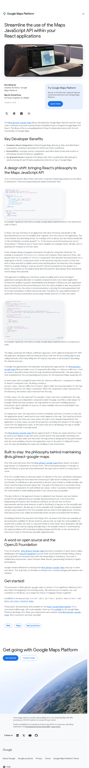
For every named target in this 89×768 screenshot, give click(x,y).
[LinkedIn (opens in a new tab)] (17, 735)
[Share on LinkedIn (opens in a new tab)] (14, 113)
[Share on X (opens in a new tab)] (6, 113)
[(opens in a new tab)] (8, 750)
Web (8, 626)
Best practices (33, 626)
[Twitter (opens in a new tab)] (23, 735)
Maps (18, 626)
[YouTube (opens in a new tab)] (30, 735)
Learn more (55, 727)
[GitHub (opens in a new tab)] (36, 735)
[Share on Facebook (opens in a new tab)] (21, 113)
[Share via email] (29, 113)
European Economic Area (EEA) (38, 727)
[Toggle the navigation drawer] (83, 14)
